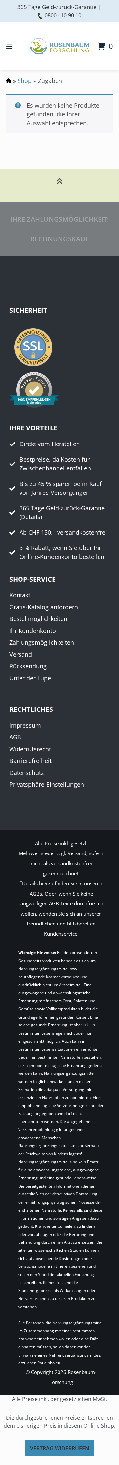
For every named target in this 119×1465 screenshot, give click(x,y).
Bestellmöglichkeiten (38, 619)
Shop (25, 80)
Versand (20, 654)
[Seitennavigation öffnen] (16, 46)
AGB (15, 737)
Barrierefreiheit (30, 761)
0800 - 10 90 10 (63, 15)
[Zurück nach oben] (59, 185)
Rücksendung (28, 666)
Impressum (25, 725)
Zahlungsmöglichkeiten (41, 642)
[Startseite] (59, 46)
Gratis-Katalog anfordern (43, 607)
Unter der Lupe (30, 678)
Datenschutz (26, 773)
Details (30, 517)
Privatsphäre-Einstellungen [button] (46, 784)
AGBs (36, 893)
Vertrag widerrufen (59, 1448)
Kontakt (19, 595)
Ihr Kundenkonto (32, 631)
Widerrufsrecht (30, 749)
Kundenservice (60, 933)
